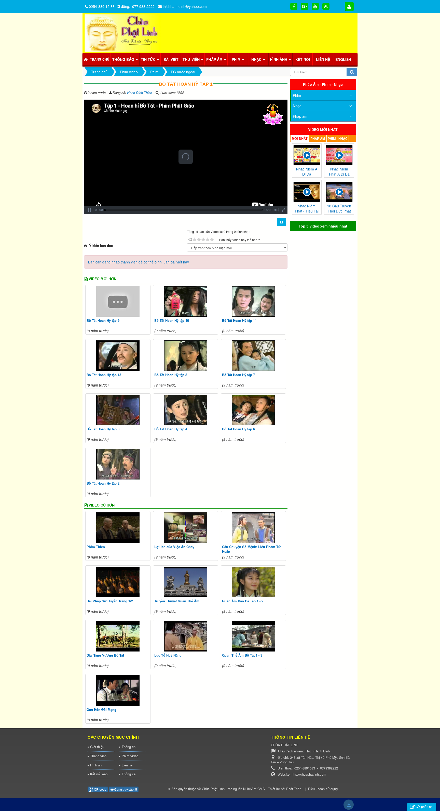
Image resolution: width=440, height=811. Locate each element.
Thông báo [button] (123, 59)
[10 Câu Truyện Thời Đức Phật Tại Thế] (339, 191)
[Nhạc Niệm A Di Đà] (306, 154)
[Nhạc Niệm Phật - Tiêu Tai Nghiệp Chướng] (306, 191)
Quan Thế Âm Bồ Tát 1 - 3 (242, 655)
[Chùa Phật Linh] (123, 32)
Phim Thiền (96, 546)
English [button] (343, 59)
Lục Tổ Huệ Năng (168, 655)
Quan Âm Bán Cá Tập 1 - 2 (242, 601)
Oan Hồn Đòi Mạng (101, 709)
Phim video (130, 755)
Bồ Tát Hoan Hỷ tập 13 (104, 374)
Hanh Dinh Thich (139, 92)
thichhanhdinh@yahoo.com (185, 6)
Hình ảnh (96, 765)
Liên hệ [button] (323, 59)
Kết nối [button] (302, 59)
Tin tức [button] (149, 59)
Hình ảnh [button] (279, 59)
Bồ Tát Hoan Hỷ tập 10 (171, 320)
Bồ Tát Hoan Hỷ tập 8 (170, 374)
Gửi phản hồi (424, 806)
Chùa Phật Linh (213, 788)
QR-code (99, 789)
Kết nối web (98, 774)
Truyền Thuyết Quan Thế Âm (176, 601)
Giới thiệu (97, 746)
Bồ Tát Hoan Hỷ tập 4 (170, 429)
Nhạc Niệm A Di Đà (306, 171)
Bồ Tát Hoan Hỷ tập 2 (103, 483)
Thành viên (98, 755)
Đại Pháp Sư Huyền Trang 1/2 (110, 601)
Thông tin (128, 746)
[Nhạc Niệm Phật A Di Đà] (339, 154)
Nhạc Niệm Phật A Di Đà (339, 171)
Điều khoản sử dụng (323, 788)
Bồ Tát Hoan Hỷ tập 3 (103, 429)
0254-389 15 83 (102, 6)
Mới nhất (300, 138)
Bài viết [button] (170, 59)
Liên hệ (127, 765)
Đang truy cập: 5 (125, 789)
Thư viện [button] (192, 59)
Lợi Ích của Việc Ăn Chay (174, 546)
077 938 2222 (143, 6)
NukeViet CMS (254, 788)
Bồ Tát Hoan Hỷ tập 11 (239, 320)
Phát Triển (293, 788)
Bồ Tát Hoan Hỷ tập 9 (103, 320)
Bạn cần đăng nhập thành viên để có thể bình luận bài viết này (138, 261)
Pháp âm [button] (215, 59)
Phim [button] (237, 59)
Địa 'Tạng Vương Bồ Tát (105, 655)
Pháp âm (300, 116)
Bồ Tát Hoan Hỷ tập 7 (238, 374)
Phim (297, 95)
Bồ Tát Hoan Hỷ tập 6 (238, 429)
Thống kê (128, 774)
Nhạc (297, 105)
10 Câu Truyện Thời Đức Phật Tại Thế (339, 211)
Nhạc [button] (257, 59)
